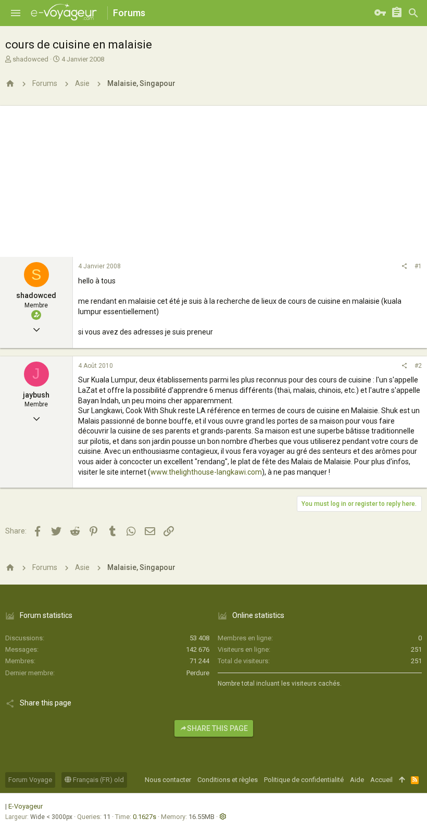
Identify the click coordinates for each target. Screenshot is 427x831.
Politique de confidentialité (304, 780)
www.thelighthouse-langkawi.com (206, 472)
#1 (418, 266)
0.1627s (144, 817)
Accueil (381, 780)
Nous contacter (168, 780)
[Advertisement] (213, 179)
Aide (357, 780)
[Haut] (402, 780)
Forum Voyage (30, 780)
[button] (15, 13)
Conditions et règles (227, 780)
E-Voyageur (25, 806)
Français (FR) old (97, 780)
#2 (418, 365)
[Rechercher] (413, 13)
